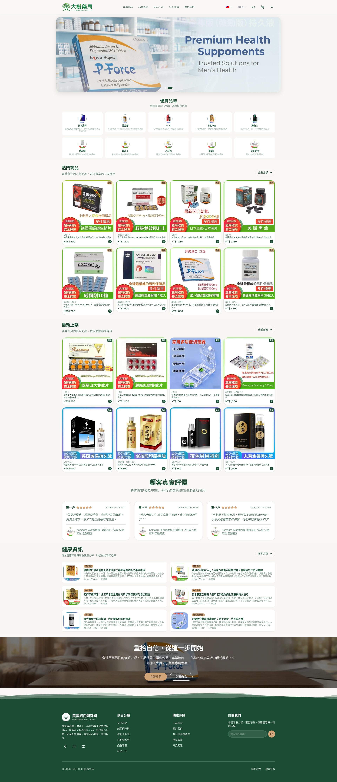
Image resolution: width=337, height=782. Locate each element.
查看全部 (263, 172)
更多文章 (263, 553)
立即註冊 (155, 676)
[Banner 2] (170, 88)
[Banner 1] (165, 88)
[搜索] (253, 7)
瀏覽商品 (181, 676)
